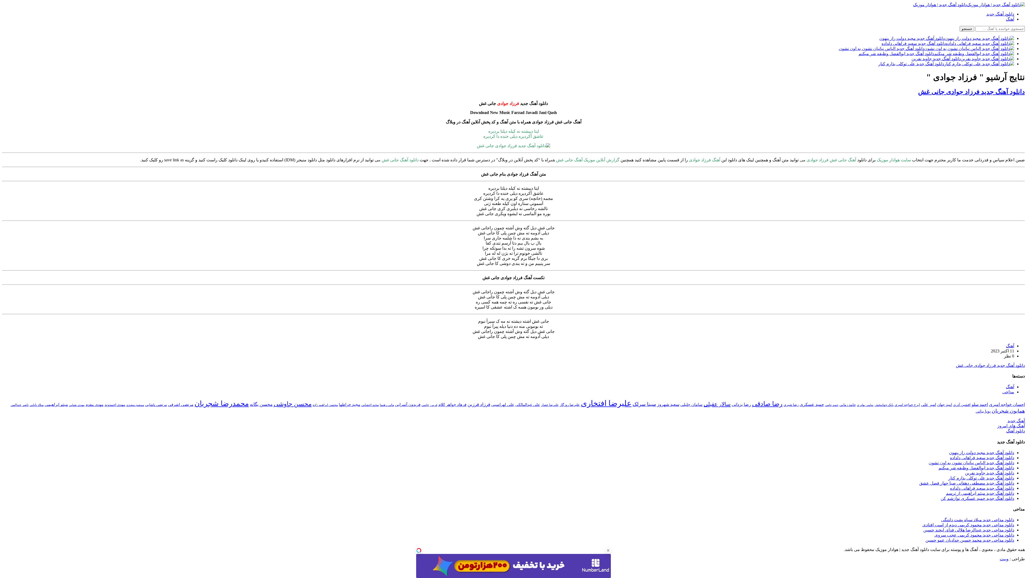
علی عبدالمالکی (527, 404)
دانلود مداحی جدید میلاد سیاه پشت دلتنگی (977, 520)
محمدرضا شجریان (221, 404)
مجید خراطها (349, 404)
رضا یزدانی (741, 404)
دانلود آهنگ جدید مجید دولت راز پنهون (981, 452)
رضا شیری (791, 405)
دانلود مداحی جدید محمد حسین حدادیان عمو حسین (969, 540)
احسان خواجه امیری (1007, 404)
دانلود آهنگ (1015, 431)
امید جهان (944, 404)
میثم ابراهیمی (56, 404)
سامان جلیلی (691, 404)
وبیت (1004, 559)
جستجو (967, 29)
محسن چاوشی (293, 403)
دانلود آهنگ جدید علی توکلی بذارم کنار (981, 478)
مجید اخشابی (370, 405)
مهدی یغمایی (77, 404)
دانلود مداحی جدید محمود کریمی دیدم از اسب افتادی (968, 525)
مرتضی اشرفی (180, 404)
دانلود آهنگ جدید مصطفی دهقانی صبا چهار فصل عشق (966, 483)
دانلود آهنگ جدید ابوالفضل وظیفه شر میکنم (976, 468)
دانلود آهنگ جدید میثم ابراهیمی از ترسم (980, 493)
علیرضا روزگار (570, 405)
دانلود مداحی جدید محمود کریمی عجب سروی (974, 535)
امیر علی (928, 404)
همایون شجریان (1008, 411)
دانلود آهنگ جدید (1000, 14)
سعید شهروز (668, 404)
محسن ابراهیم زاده (325, 405)
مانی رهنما (387, 404)
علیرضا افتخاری (606, 403)
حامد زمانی (848, 405)
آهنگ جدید (1016, 421)
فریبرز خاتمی (429, 404)
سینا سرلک (644, 404)
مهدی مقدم (95, 404)
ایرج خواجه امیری (907, 405)
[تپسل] (418, 550)
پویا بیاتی (983, 411)
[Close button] (608, 550)
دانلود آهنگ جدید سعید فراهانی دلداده (982, 457)
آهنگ (1010, 19)
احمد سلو (980, 404)
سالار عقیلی (717, 404)
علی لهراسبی (502, 404)
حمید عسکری (812, 404)
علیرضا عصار (550, 405)
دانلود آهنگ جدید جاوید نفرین (989, 473)
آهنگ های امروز (1011, 426)
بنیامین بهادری (865, 404)
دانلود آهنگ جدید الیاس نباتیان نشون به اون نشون (971, 463)
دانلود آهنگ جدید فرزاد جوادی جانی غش (971, 91)
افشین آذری (962, 405)
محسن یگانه (261, 404)
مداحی (1008, 392)
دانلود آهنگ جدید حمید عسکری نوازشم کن (977, 498)
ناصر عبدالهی (20, 404)
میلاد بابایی (37, 404)
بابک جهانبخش (884, 405)
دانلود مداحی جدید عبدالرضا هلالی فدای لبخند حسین (968, 530)
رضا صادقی (767, 403)
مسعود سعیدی (135, 405)
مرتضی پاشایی (156, 405)
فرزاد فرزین (478, 404)
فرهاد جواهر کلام (452, 404)
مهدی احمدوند (115, 405)
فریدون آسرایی (407, 404)
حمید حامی (831, 404)
